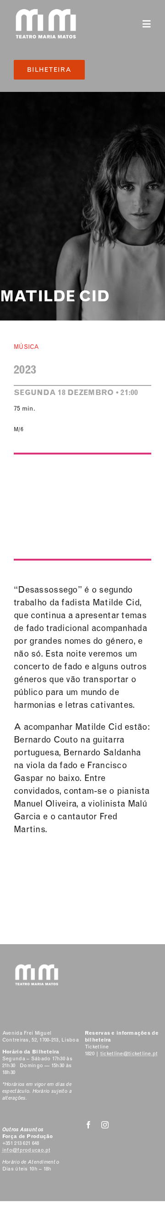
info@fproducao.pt (26, 1150)
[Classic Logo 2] (46, 12)
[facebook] (88, 1124)
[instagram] (105, 1124)
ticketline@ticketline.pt (129, 1054)
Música (26, 346)
